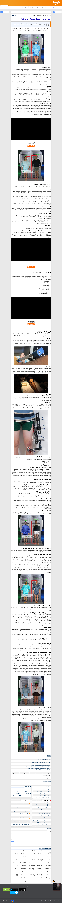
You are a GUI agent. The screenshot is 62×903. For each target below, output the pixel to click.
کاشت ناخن (49, 853)
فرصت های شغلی (36, 897)
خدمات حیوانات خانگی (40, 860)
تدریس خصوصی (32, 853)
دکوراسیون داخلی (23, 868)
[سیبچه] (22, 889)
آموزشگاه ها (41, 871)
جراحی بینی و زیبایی (47, 880)
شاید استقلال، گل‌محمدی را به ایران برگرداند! (42, 822)
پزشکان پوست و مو (39, 850)
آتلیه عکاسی (33, 880)
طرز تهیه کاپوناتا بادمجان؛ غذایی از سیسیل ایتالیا (21, 824)
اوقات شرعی (27, 795)
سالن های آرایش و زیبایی (48, 851)
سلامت (35, 7)
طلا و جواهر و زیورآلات (24, 857)
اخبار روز (54, 7)
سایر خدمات (16, 877)
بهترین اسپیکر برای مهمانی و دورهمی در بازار (43, 758)
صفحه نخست (59, 7)
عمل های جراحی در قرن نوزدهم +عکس (43, 795)
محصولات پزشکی (40, 853)
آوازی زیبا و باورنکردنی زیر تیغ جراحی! (43, 791)
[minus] (14, 15)
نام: (50, 831)
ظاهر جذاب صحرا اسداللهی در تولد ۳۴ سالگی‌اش (41, 809)
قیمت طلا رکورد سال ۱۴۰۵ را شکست (23, 802)
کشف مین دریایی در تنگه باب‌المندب (44, 807)
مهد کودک (33, 859)
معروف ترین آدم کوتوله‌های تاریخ (44, 789)
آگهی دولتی (24, 897)
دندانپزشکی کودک (48, 874)
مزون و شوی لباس (23, 853)
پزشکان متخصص (48, 865)
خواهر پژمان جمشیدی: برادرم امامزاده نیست (22, 806)
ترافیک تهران (27, 793)
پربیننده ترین (26, 800)
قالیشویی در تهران (23, 877)
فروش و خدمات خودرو (15, 875)
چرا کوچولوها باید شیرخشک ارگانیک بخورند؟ (43, 769)
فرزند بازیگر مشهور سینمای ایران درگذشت (22, 808)
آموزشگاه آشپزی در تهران (31, 851)
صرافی (17, 856)
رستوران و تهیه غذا (31, 862)
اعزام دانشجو (16, 853)
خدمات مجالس (32, 877)
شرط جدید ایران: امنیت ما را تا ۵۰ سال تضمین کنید (41, 820)
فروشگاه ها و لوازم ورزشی (40, 869)
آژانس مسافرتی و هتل (23, 880)
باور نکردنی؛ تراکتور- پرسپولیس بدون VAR (43, 824)
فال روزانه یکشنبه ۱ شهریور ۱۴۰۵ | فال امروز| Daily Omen (42, 805)
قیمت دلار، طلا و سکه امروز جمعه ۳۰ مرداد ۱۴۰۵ (21, 817)
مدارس (33, 856)
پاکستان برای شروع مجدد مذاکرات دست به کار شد (41, 813)
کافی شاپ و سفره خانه (32, 869)
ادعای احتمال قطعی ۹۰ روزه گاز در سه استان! (42, 815)
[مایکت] (14, 892)
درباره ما (46, 897)
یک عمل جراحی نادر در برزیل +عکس (43, 793)
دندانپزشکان (49, 871)
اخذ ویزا (17, 850)
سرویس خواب (24, 865)
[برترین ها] (58, 2)
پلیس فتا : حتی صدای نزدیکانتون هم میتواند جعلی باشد (41, 762)
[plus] (16, 15)
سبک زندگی (46, 7)
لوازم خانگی (16, 868)
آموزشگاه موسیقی (40, 877)
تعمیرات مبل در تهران (23, 862)
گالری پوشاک (24, 850)
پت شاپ (41, 862)
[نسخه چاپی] (12, 15)
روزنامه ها (27, 788)
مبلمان (25, 859)
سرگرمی (23, 7)
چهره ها (41, 7)
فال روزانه (17, 793)
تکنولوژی (26, 7)
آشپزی (38, 7)
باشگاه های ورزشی (40, 865)
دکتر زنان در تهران (48, 868)
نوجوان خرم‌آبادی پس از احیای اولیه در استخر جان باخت (42, 817)
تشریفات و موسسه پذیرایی (32, 875)
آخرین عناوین (46, 800)
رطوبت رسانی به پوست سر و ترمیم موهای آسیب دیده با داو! (40, 765)
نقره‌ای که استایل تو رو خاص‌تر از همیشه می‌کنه (42, 761)
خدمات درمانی (40, 856)
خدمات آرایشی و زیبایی (48, 857)
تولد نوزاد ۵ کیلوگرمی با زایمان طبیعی (44, 811)
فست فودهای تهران (31, 865)
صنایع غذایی (33, 871)
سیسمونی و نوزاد (15, 859)
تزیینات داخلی (24, 871)
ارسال (13, 841)
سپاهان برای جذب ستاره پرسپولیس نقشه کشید (21, 812)
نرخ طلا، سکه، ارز (16, 788)
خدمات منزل (16, 871)
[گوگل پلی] (14, 889)
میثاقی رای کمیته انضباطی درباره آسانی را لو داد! (21, 810)
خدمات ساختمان (23, 874)
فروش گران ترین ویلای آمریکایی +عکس (42, 797)
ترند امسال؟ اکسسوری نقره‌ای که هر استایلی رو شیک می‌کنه (40, 764)
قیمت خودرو (27, 791)
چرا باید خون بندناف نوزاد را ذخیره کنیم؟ (44, 759)
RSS (14, 897)
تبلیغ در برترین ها (30, 897)
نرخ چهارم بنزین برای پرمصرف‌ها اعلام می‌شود (21, 826)
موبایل (17, 865)
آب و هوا (17, 791)
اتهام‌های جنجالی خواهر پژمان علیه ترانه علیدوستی (20, 819)
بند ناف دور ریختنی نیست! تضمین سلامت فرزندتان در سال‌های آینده (39, 768)
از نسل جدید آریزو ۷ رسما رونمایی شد (43, 802)
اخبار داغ (37, 800)
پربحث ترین (16, 800)
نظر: (50, 834)
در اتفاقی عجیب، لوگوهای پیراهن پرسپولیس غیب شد (41, 826)
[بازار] (6, 889)
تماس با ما (42, 897)
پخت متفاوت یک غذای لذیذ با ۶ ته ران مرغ (21, 804)
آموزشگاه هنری (40, 880)
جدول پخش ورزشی (16, 795)
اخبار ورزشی (50, 7)
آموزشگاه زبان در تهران (40, 875)
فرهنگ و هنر (31, 7)
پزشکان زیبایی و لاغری (48, 877)
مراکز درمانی (49, 862)
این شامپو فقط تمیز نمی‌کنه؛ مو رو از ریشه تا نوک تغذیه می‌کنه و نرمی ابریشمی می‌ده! (36, 766)
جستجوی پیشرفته (19, 897)
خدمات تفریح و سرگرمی (15, 863)
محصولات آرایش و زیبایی (48, 860)
